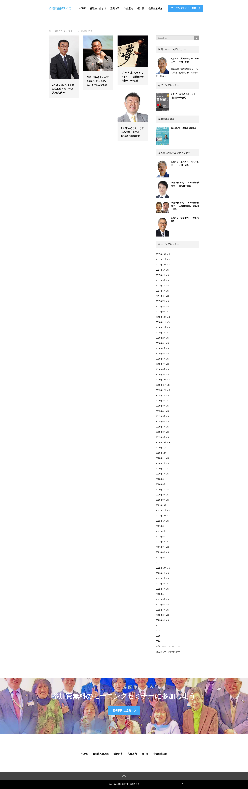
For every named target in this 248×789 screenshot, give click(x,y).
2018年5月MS (162, 353)
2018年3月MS (162, 343)
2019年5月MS (162, 416)
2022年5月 (161, 594)
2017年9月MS (162, 312)
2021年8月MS (162, 552)
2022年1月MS (162, 573)
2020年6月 (161, 484)
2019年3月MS (162, 406)
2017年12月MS (163, 265)
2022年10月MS (163, 568)
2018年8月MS (162, 369)
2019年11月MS (162, 385)
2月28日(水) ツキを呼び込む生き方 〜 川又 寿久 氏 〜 (63, 89)
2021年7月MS (162, 547)
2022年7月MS (162, 610)
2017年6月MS (162, 296)
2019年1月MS (162, 395)
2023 (158, 625)
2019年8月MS (162, 432)
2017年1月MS (162, 270)
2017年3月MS (162, 280)
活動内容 (115, 8)
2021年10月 (161, 505)
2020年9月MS (162, 500)
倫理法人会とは (98, 8)
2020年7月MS (162, 489)
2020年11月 (161, 447)
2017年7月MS (162, 301)
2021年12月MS (163, 516)
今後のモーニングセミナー (168, 646)
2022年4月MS (162, 589)
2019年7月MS (162, 427)
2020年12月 (161, 453)
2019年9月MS (162, 437)
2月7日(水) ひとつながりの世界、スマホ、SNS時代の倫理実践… (132, 134)
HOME (82, 8)
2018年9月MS (162, 374)
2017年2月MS (162, 275)
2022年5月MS (162, 599)
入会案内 (128, 8)
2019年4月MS (162, 411)
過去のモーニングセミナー (168, 651)
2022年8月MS (162, 615)
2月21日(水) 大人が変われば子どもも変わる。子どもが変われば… (98, 83)
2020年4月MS (162, 474)
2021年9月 (161, 557)
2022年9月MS (162, 620)
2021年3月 (161, 526)
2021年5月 (161, 536)
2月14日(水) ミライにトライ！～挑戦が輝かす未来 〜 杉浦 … (132, 76)
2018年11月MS (162, 322)
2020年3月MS (162, 468)
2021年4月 (161, 531)
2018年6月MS (162, 359)
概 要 (140, 8)
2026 (158, 641)
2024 (158, 631)
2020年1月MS (162, 458)
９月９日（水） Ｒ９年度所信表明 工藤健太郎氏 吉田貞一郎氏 (185, 205)
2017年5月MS (162, 291)
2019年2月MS (162, 400)
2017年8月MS (162, 306)
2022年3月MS (162, 584)
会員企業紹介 (155, 8)
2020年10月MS (163, 442)
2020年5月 (161, 479)
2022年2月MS (162, 578)
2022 (158, 563)
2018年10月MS (163, 317)
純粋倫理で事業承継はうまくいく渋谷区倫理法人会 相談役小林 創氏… (177, 72)
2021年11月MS (162, 510)
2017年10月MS (163, 254)
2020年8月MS (162, 495)
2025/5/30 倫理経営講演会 (183, 128)
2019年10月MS (163, 379)
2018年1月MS (162, 332)
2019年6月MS (162, 421)
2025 (158, 636)
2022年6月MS (162, 604)
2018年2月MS (162, 338)
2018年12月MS (163, 327)
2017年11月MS (162, 259)
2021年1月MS (162, 521)
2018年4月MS (162, 348)
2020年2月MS (162, 463)
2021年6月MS (162, 542)
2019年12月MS (163, 390)
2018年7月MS (162, 364)
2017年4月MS (162, 285)
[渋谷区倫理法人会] (60, 8)
